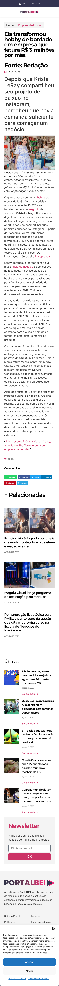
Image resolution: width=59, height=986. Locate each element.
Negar (29, 971)
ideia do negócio (22, 266)
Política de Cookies (17, 978)
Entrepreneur (43, 256)
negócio (34, 209)
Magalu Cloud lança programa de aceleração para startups (27, 595)
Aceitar (29, 962)
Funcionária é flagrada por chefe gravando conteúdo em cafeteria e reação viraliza (29, 542)
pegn (10, 458)
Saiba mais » (30, 693)
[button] (54, 928)
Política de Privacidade (38, 978)
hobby (41, 197)
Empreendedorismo (30, 25)
